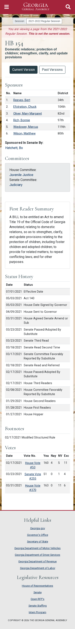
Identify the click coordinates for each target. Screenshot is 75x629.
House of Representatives (37, 585)
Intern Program (37, 612)
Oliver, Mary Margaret (27, 113)
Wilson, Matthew (24, 133)
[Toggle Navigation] (6, 7)
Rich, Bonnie (21, 120)
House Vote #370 (32, 488)
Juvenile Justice (21, 175)
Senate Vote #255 (33, 476)
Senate (38, 592)
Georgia (35, 6)
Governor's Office (37, 534)
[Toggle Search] (68, 7)
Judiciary (15, 185)
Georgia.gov (37, 528)
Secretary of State (37, 541)
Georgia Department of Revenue (37, 561)
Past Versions (52, 70)
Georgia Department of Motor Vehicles (37, 548)
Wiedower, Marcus (25, 127)
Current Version (23, 70)
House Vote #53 (32, 465)
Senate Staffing (38, 605)
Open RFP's (37, 599)
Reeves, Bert (21, 100)
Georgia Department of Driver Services (37, 554)
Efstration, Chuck (24, 107)
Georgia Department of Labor (37, 568)
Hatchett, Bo (14, 148)
